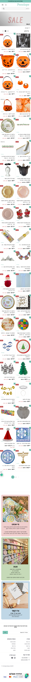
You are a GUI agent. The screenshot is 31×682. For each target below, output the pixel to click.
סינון (25, 31)
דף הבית (28, 641)
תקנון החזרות (27, 650)
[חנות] (15, 551)
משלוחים (14, 644)
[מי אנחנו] (15, 509)
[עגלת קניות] (5, 5)
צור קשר (28, 646)
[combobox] (15, 8)
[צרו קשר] (15, 595)
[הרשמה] (5, 632)
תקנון (29, 648)
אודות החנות (27, 644)
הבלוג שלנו (13, 648)
